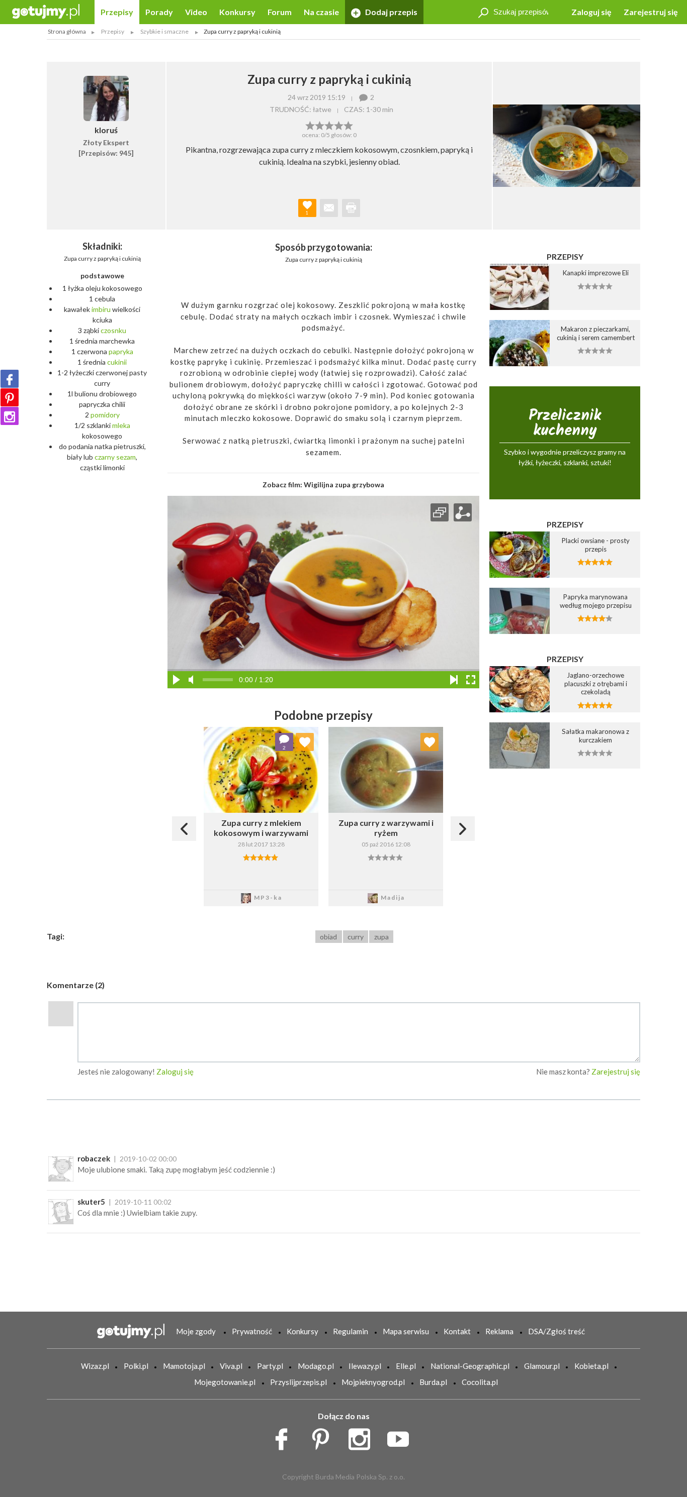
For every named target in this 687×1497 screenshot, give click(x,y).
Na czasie (321, 12)
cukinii (117, 362)
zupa (381, 936)
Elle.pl (406, 1365)
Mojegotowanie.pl (224, 1381)
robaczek (93, 1158)
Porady (159, 12)
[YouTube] (401, 1437)
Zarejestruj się (651, 12)
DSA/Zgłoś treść (556, 1331)
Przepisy (117, 12)
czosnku (113, 330)
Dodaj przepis (390, 12)
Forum (280, 12)
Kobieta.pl (591, 1365)
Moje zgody (196, 1331)
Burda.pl (433, 1381)
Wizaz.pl (95, 1365)
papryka (121, 351)
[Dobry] (329, 125)
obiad (328, 936)
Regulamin (350, 1331)
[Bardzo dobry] (338, 125)
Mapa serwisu (406, 1331)
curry (356, 936)
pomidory (105, 414)
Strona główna (67, 31)
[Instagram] (10, 416)
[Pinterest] (10, 397)
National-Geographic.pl (470, 1365)
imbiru (101, 309)
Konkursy (237, 12)
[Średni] (319, 125)
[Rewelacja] (348, 125)
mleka (121, 425)
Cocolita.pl (480, 1381)
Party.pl (270, 1365)
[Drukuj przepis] (351, 208)
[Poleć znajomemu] (329, 208)
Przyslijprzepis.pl (298, 1381)
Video (196, 12)
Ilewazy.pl (365, 1365)
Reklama (499, 1331)
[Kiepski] (310, 125)
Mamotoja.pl (184, 1365)
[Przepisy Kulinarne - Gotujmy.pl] (45, 11)
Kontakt (457, 1331)
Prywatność (252, 1331)
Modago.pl (316, 1365)
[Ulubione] (305, 742)
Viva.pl (231, 1365)
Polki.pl (136, 1365)
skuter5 (91, 1201)
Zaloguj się (591, 12)
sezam (126, 457)
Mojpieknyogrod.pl (373, 1381)
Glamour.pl (542, 1365)
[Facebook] (10, 379)
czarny (105, 457)
